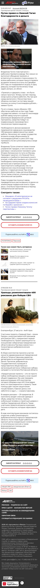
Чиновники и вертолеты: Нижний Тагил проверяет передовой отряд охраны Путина (22, 271)
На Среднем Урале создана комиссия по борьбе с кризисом (20, 204)
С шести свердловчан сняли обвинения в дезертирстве (18, 444)
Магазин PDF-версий (23, 508)
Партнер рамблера (19, 578)
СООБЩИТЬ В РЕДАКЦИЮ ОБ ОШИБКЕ (17, 518)
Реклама (5, 505)
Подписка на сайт (19, 505)
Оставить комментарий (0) (20, 471)
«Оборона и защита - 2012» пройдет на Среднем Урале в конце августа (22, 263)
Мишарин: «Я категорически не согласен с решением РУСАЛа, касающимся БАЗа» (17, 198)
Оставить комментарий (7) (20, 225)
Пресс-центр (7, 508)
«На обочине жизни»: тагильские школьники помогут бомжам (20, 250)
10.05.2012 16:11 (6, 8)
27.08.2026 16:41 (6, 288)
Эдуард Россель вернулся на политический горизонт (19, 257)
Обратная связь (8, 515)
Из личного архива (13, 46)
